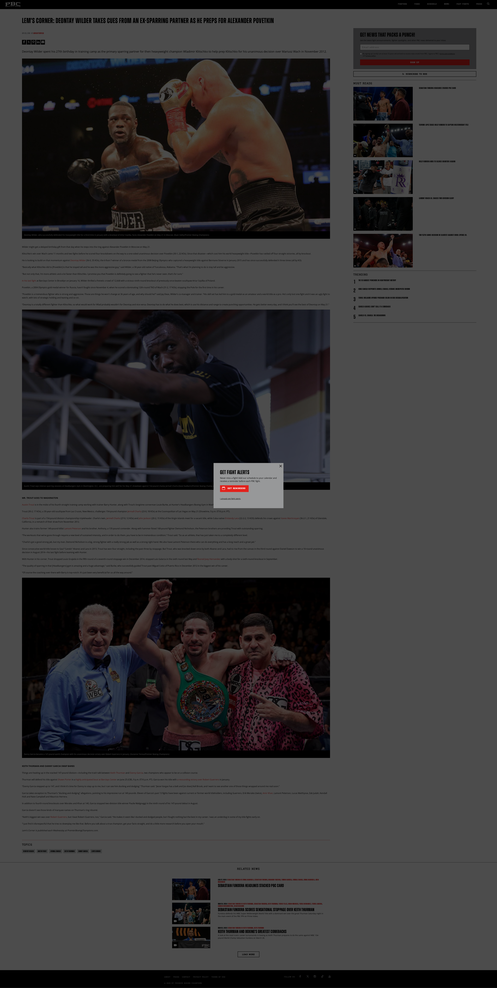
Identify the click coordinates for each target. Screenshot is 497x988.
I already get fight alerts (230, 498)
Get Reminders (236, 488)
